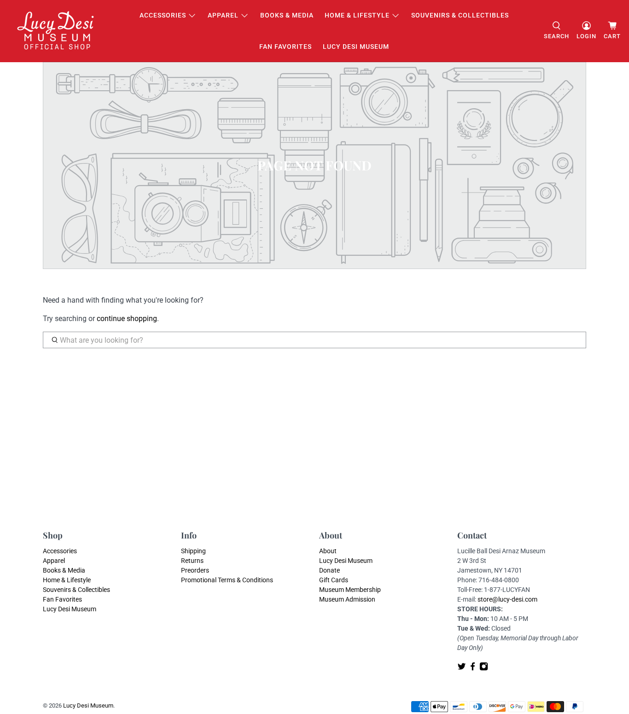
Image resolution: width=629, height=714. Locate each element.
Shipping (193, 551)
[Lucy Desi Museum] (56, 31)
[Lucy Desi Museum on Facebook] (472, 668)
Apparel (223, 15)
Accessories (163, 15)
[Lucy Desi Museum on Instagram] (483, 668)
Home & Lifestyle (357, 15)
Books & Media (287, 15)
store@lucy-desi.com (507, 599)
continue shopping (127, 318)
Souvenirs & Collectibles (460, 15)
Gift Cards (333, 580)
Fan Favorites (285, 46)
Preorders (195, 570)
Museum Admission (347, 599)
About (328, 551)
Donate (329, 570)
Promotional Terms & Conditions (227, 580)
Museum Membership (350, 589)
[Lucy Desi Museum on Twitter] (461, 668)
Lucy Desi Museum (356, 46)
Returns (192, 560)
